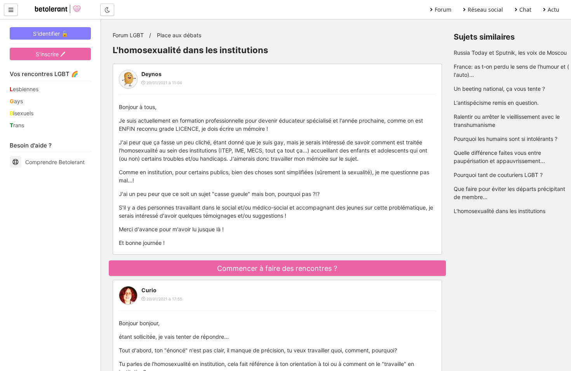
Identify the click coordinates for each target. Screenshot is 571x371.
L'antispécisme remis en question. (496, 102)
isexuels (21, 113)
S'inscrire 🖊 (50, 54)
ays (16, 101)
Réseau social (485, 9)
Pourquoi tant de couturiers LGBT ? (498, 175)
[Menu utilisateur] (11, 9)
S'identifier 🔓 (50, 33)
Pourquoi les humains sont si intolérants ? (505, 138)
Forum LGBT (128, 35)
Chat (525, 9)
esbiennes (24, 89)
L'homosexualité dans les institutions (499, 211)
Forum (443, 9)
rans (17, 125)
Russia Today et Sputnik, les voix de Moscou (510, 52)
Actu (553, 9)
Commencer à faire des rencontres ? (277, 268)
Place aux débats (179, 35)
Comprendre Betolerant (55, 162)
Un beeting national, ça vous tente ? (499, 88)
